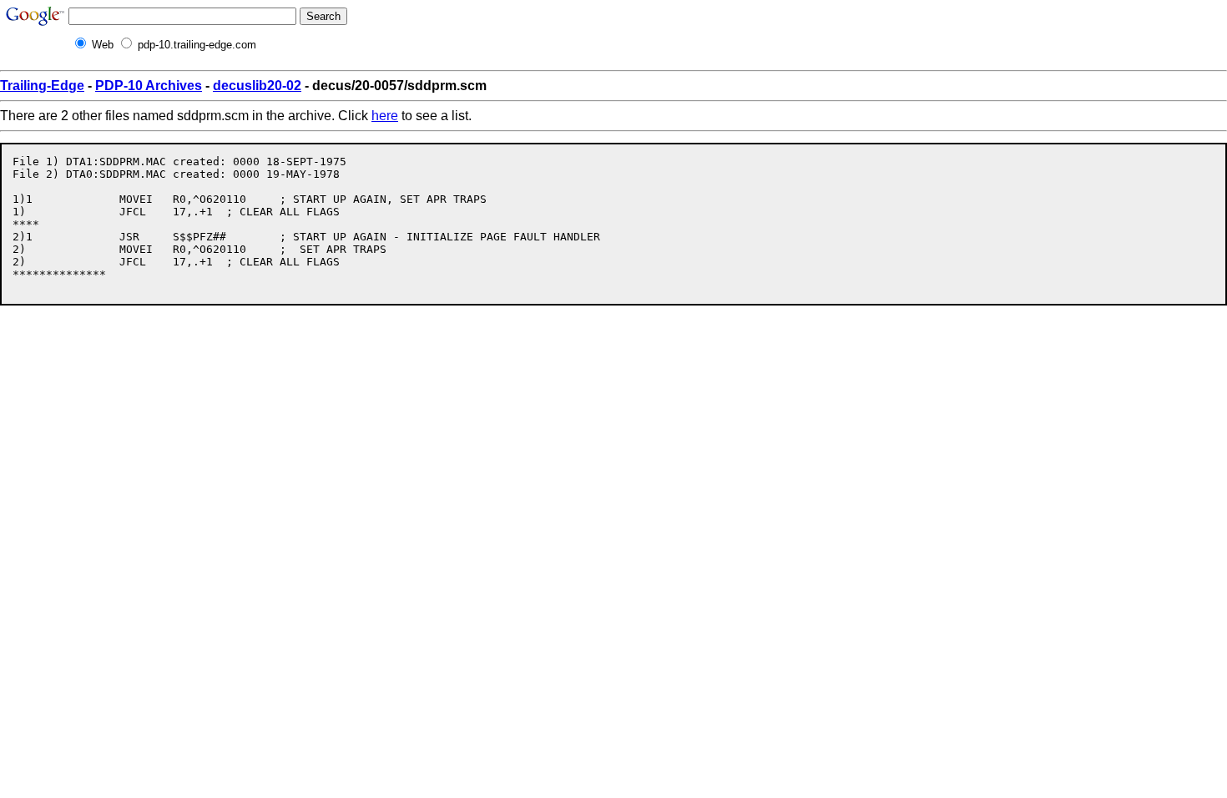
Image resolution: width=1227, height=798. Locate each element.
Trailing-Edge (42, 85)
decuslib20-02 (257, 85)
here (384, 116)
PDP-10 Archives (148, 85)
